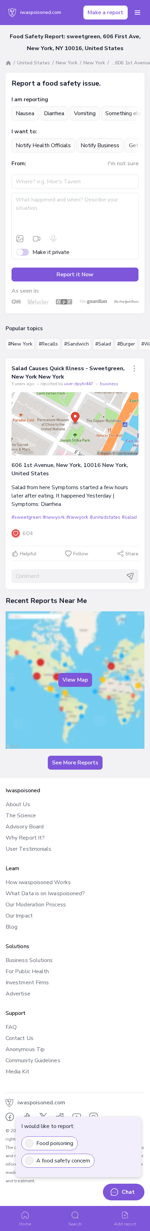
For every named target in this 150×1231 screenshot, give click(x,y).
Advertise (18, 994)
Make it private (50, 252)
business (109, 384)
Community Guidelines (33, 1060)
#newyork (54, 517)
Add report (125, 1224)
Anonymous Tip (25, 1049)
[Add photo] (20, 239)
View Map (75, 680)
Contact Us (19, 1038)
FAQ (11, 1027)
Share (131, 553)
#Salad (103, 344)
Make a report (105, 12)
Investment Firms (27, 982)
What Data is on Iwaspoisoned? (45, 893)
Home (25, 1224)
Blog (11, 927)
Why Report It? (25, 838)
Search (74, 1224)
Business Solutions (29, 960)
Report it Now (75, 274)
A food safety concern (63, 1161)
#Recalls (48, 344)
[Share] (134, 368)
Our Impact (19, 916)
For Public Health (27, 971)
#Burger (126, 344)
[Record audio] (53, 239)
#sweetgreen (26, 517)
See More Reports (75, 763)
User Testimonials (28, 849)
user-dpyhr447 (79, 384)
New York (66, 62)
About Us (18, 804)
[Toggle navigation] (137, 12)
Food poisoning (54, 1143)
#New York (20, 344)
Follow (80, 553)
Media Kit (17, 1071)
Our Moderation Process (36, 904)
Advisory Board (25, 827)
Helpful (28, 553)
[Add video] (36, 239)
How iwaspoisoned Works (38, 882)
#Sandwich (76, 344)
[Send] (130, 576)
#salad (129, 517)
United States (33, 62)
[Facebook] (10, 1117)
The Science (21, 815)
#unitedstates (105, 517)
